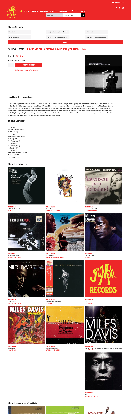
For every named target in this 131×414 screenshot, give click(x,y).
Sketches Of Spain (52, 348)
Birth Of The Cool (13, 255)
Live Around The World (53, 301)
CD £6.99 (10, 211)
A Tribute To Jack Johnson (16, 209)
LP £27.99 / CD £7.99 (91, 211)
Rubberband (11, 348)
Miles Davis (12, 207)
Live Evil (87, 302)
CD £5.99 (49, 303)
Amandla (49, 209)
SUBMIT (65, 42)
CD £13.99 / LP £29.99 (91, 396)
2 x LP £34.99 (89, 350)
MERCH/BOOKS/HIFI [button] (48, 11)
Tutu (86, 394)
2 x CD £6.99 (88, 304)
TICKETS (34, 11)
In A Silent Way (89, 255)
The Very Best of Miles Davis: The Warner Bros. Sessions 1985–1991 (103, 348)
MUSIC (26, 11)
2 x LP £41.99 (12, 350)
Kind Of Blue (12, 302)
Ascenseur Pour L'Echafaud (93, 209)
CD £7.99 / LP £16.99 (14, 257)
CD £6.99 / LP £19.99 (14, 304)
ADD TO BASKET (29, 65)
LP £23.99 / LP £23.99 (53, 350)
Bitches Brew (50, 255)
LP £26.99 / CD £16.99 (53, 211)
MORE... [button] (74, 11)
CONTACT (82, 11)
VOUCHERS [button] (63, 11)
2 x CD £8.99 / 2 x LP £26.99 (55, 257)
